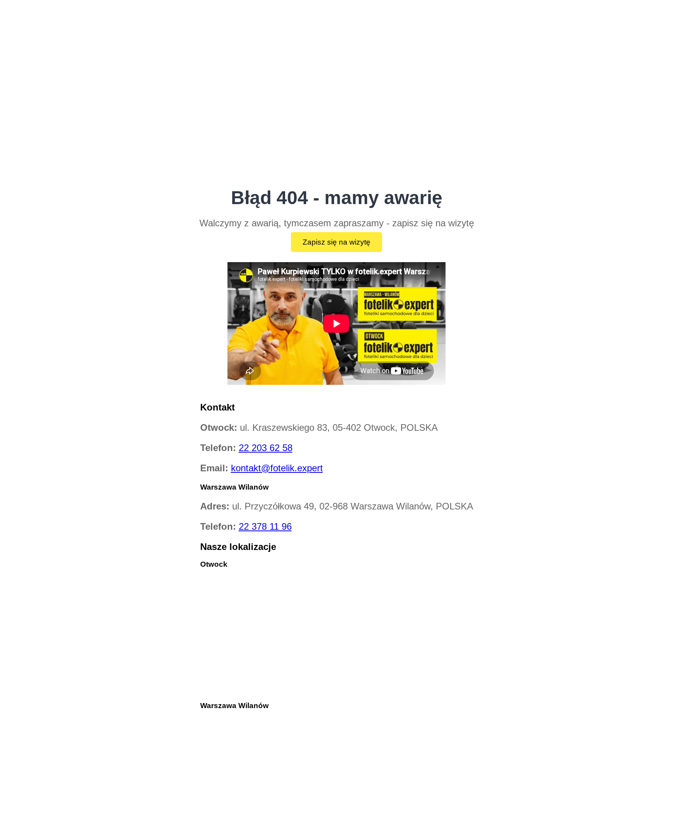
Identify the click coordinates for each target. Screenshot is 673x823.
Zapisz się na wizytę (336, 242)
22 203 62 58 (265, 447)
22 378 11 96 (265, 526)
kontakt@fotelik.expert (277, 468)
